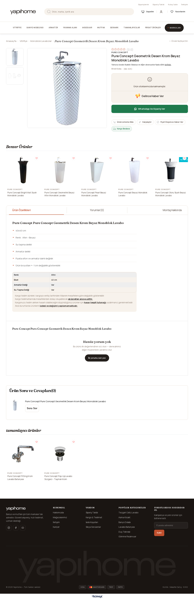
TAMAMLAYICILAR (132, 27)
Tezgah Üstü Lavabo (129, 512)
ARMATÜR (53, 27)
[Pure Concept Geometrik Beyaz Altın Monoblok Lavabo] (60, 170)
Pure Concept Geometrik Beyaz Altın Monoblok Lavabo (59, 194)
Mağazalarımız (60, 517)
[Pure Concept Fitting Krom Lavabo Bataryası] (23, 454)
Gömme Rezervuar (127, 536)
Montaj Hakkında (172, 210)
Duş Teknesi (124, 531)
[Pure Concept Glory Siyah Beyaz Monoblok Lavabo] (171, 170)
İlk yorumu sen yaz (97, 358)
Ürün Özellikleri (21, 210)
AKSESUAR (87, 27)
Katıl (159, 532)
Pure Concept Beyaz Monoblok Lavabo (132, 194)
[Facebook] (15, 527)
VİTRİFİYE (17, 27)
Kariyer (56, 527)
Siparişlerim (143, 4)
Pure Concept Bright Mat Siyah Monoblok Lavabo (22, 194)
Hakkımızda (58, 512)
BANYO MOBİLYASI (35, 27)
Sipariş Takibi (158, 4)
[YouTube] (22, 527)
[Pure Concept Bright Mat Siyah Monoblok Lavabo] (23, 170)
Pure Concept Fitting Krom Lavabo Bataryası (20, 478)
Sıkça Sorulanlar (93, 527)
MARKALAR (175, 28)
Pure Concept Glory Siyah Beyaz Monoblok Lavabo (170, 194)
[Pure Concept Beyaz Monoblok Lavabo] (134, 170)
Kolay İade (173, 4)
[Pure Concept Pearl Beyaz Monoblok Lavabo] (97, 170)
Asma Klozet (124, 517)
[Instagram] (9, 527)
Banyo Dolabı (125, 522)
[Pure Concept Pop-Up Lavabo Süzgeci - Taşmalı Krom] (60, 454)
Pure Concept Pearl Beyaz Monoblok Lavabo (93, 194)
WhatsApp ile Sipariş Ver (151, 108)
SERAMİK (114, 27)
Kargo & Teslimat (94, 517)
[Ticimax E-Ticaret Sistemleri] (97, 596)
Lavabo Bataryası (127, 527)
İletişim (184, 4)
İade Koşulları (92, 522)
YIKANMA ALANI (70, 27)
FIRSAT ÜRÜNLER (153, 27)
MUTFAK (101, 27)
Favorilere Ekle (36, 158)
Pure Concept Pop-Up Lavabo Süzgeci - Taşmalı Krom (58, 478)
